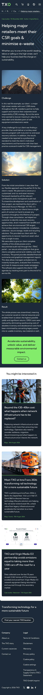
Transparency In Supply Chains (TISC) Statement (31, 672)
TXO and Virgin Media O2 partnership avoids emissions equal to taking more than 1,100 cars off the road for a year (20, 561)
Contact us (6, 654)
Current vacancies (9, 649)
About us (5, 638)
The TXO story (8, 643)
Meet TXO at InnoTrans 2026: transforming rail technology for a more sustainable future (20, 483)
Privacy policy (29, 654)
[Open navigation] (39, 4)
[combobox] (16, 4)
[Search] (16, 4)
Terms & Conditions (31, 638)
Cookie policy (28, 659)
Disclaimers (28, 643)
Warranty (27, 649)
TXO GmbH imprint (31, 680)
